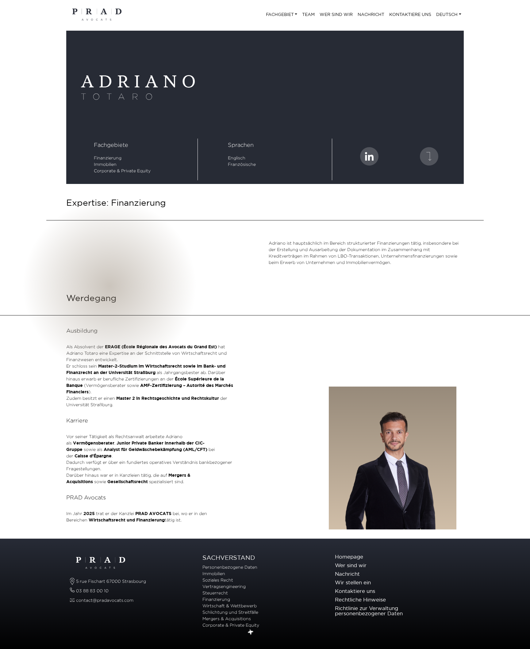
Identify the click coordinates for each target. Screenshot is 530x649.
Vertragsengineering (224, 586)
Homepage (349, 556)
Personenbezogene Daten (229, 567)
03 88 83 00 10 (92, 590)
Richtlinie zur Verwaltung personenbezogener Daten (369, 610)
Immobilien (213, 573)
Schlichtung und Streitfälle (230, 612)
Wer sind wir (351, 565)
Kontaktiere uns (355, 591)
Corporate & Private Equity (230, 625)
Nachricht (347, 574)
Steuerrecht (215, 592)
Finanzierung (107, 157)
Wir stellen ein (353, 582)
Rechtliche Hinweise (360, 599)
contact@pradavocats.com (104, 600)
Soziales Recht (217, 580)
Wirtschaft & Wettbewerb (229, 605)
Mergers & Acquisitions (227, 618)
